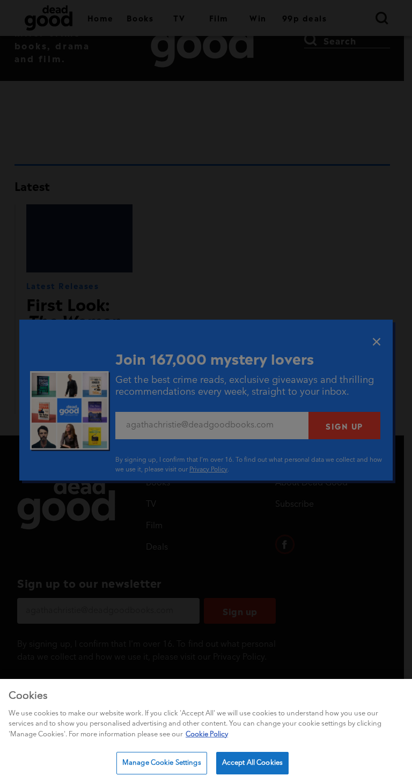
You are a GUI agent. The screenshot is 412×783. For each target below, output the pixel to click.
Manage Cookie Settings (161, 762)
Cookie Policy (207, 734)
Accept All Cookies (252, 762)
